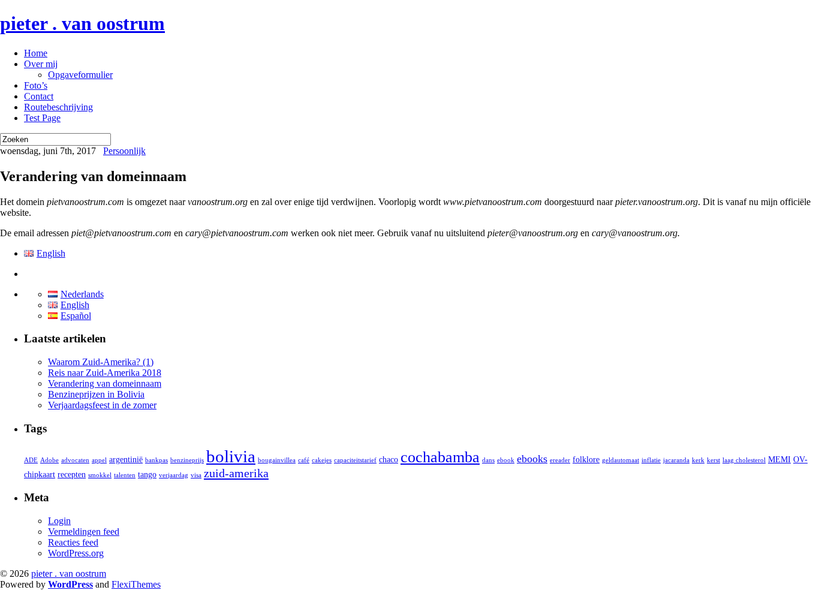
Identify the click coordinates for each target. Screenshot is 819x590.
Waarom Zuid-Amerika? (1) (100, 362)
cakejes (322, 460)
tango (147, 474)
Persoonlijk (124, 151)
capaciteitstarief (355, 460)
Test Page (42, 118)
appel (99, 460)
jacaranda (676, 460)
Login (59, 521)
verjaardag (173, 475)
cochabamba (440, 457)
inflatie (651, 460)
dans (488, 460)
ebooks (532, 459)
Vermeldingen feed (83, 531)
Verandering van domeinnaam (104, 383)
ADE (31, 460)
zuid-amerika (236, 473)
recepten (72, 474)
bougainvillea (277, 460)
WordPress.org (76, 553)
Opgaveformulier (80, 75)
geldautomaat (620, 460)
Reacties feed (73, 542)
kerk (698, 460)
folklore (586, 459)
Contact (38, 96)
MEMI (779, 459)
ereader (560, 460)
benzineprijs (187, 460)
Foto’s (35, 85)
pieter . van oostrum (82, 23)
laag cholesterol (744, 460)
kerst (713, 460)
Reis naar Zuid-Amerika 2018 (104, 373)
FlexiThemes (136, 584)
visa (196, 475)
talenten (125, 475)
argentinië (126, 459)
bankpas (156, 460)
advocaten (75, 460)
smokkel (100, 475)
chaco (388, 459)
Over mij (41, 64)
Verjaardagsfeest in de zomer (102, 405)
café (303, 460)
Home (35, 53)
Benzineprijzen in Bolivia (96, 394)
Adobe (49, 460)
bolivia (230, 456)
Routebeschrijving (58, 107)
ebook (505, 460)
